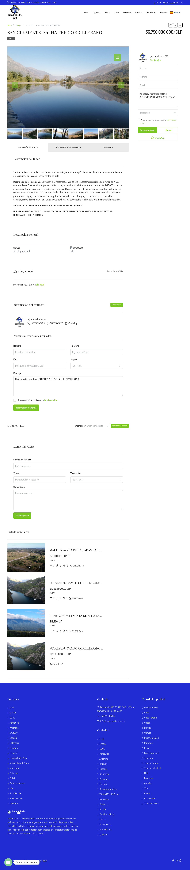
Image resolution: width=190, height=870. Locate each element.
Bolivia (107, 12)
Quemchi (14, 803)
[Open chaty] (8, 862)
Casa (146, 713)
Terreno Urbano (151, 763)
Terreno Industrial (152, 768)
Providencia (15, 793)
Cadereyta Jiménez (18, 758)
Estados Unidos (17, 783)
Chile (117, 12)
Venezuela (14, 723)
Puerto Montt (16, 798)
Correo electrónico (22, 459)
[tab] (117, 57)
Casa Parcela (150, 718)
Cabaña (148, 783)
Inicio (86, 12)
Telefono (74, 345)
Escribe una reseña (119, 426)
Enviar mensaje (147, 130)
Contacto (164, 12)
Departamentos (151, 738)
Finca (146, 748)
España (13, 738)
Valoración (75, 473)
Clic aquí (40, 284)
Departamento (151, 707)
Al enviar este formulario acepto (37, 400)
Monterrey (14, 768)
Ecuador (138, 12)
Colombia (127, 12)
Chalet (147, 793)
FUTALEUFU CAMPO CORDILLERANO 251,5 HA (80, 583)
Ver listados (116, 305)
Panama (14, 748)
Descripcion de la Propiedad (68, 147)
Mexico (13, 713)
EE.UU (12, 718)
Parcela (147, 728)
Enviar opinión (22, 515)
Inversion (108, 147)
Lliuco (12, 788)
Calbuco (14, 773)
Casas (147, 723)
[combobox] (96, 366)
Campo (147, 733)
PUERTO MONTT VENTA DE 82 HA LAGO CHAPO (82, 616)
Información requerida (26, 407)
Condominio (150, 798)
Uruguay (14, 733)
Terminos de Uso (50, 400)
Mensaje (17, 373)
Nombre (17, 345)
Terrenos (148, 758)
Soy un (73, 359)
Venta (11, 38)
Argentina (96, 12)
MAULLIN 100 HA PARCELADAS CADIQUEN (79, 550)
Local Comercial (152, 753)
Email (16, 359)
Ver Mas (150, 12)
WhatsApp (72, 323)
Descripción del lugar (28, 147)
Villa (146, 788)
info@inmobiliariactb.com (112, 721)
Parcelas (148, 743)
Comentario (19, 486)
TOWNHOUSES (151, 803)
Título (16, 473)
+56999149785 (37, 323)
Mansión (148, 778)
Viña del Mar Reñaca (19, 763)
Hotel (146, 773)
